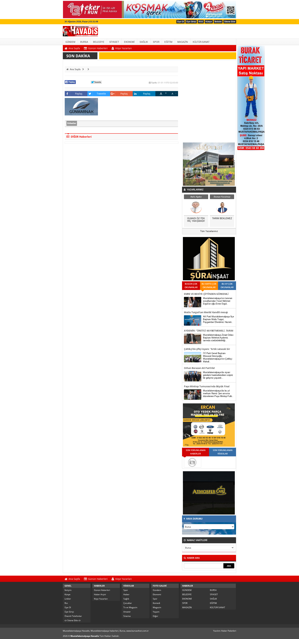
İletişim (68, 590)
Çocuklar (127, 603)
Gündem (157, 590)
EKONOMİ (187, 598)
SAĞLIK (213, 598)
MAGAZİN (187, 607)
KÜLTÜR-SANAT (217, 607)
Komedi (156, 603)
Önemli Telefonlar (73, 616)
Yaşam (156, 611)
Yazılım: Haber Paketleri (224, 630)
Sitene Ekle (229, 21)
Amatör (127, 611)
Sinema (127, 616)
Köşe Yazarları (101, 598)
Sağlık (126, 598)
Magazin (157, 607)
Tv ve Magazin (130, 607)
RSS (201, 21)
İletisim (218, 21)
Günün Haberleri (102, 590)
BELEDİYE (187, 594)
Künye (209, 21)
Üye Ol (180, 21)
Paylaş (79, 93)
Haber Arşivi (100, 594)
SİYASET (214, 594)
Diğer (155, 616)
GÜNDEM (187, 590)
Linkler (68, 598)
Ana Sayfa (74, 69)
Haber (126, 594)
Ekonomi (157, 594)
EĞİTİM (213, 603)
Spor (125, 590)
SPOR (184, 603)
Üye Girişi (191, 21)
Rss (66, 603)
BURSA (213, 590)
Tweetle (101, 93)
